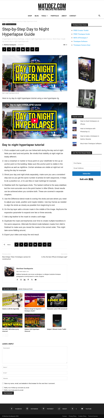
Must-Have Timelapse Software (90, 143)
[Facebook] (4, 49)
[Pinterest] (14, 49)
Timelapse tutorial (11, 24)
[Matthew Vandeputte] (52, 7)
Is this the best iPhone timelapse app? (54, 257)
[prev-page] (3, 335)
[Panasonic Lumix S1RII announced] (57, 300)
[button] (99, 16)
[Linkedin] (23, 49)
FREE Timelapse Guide (81, 34)
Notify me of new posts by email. (14, 390)
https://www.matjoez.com (22, 271)
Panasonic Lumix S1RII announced (57, 309)
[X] (9, 49)
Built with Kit (86, 179)
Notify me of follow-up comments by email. (16, 388)
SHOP (30, 16)
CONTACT (72, 16)
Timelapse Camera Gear (81, 45)
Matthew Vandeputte (10, 44)
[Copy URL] (37, 49)
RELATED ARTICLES (9, 289)
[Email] (32, 49)
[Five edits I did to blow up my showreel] (12, 321)
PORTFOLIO (55, 16)
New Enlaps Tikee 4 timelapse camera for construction (16, 258)
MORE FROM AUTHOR (25, 289)
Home (4, 21)
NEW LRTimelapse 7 (80, 38)
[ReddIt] (28, 49)
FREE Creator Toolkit (80, 30)
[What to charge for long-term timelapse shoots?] (35, 300)
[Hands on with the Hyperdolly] (12, 300)
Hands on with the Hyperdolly (10, 309)
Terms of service (93, 416)
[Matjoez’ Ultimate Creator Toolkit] (57, 321)
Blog (9, 21)
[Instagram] (21, 279)
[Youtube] (36, 279)
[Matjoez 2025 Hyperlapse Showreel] (35, 321)
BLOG (37, 16)
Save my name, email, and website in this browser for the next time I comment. (29, 383)
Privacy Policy (72, 416)
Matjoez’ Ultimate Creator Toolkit (56, 329)
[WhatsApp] (18, 49)
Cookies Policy (82, 416)
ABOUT (64, 16)
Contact (64, 416)
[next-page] (6, 335)
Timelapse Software (80, 41)
